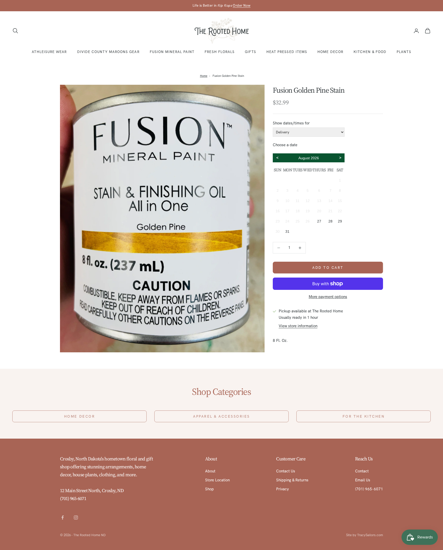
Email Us (362, 480)
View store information (298, 326)
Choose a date (285, 144)
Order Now (241, 5)
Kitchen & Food (370, 51)
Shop (209, 489)
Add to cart (328, 267)
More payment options (328, 296)
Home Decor (330, 51)
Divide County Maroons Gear (108, 51)
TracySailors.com (370, 535)
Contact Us (285, 471)
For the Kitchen (364, 416)
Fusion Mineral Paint (172, 51)
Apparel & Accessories (221, 416)
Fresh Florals (220, 51)
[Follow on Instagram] (75, 517)
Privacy (282, 489)
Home (203, 76)
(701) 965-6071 (73, 498)
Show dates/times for (291, 123)
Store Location (217, 480)
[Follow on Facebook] (62, 517)
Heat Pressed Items (286, 51)
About (210, 471)
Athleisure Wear (49, 51)
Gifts (250, 51)
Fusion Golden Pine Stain (228, 76)
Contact (362, 471)
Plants (404, 51)
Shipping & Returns (292, 480)
